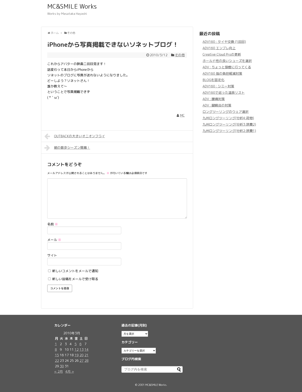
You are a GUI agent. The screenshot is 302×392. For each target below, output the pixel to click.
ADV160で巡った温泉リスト (224, 92)
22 (57, 360)
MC (182, 115)
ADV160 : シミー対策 (218, 86)
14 (86, 349)
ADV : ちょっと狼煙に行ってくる (227, 67)
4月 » (69, 371)
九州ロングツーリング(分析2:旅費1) (229, 130)
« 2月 (58, 371)
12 (77, 349)
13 (82, 349)
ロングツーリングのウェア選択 (226, 111)
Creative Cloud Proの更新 (222, 54)
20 (82, 355)
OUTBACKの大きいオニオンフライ (79, 136)
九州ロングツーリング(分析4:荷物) (228, 118)
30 (62, 366)
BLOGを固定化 (213, 80)
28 (86, 360)
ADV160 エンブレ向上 (219, 48)
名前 (52, 224)
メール (54, 239)
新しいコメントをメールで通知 (75, 271)
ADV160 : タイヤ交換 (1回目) (224, 41)
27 (82, 360)
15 (57, 355)
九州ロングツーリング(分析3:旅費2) (229, 124)
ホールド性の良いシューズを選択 (227, 60)
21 (86, 355)
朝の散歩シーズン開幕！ (72, 147)
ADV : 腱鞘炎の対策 (217, 105)
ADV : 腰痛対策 (214, 99)
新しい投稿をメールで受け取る (75, 279)
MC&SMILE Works (72, 6)
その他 (180, 55)
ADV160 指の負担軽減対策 (222, 73)
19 (77, 355)
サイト (52, 255)
